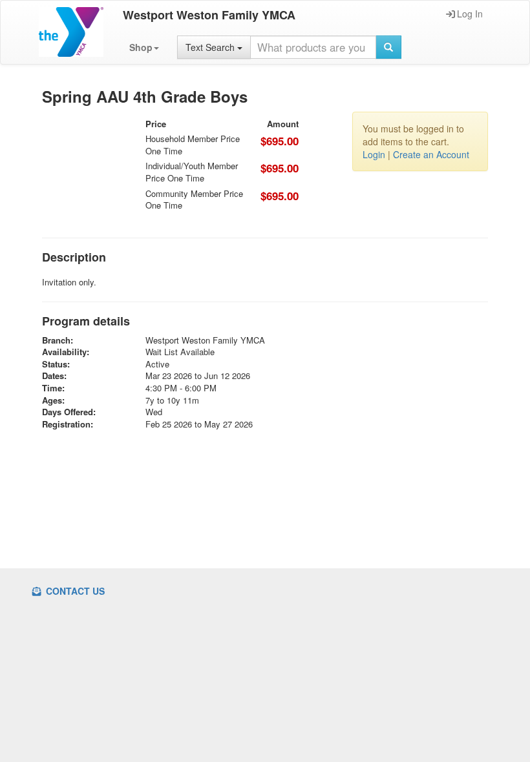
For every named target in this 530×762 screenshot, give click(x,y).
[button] (144, 47)
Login (374, 154)
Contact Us (74, 590)
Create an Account (431, 154)
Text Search (211, 47)
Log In (470, 13)
